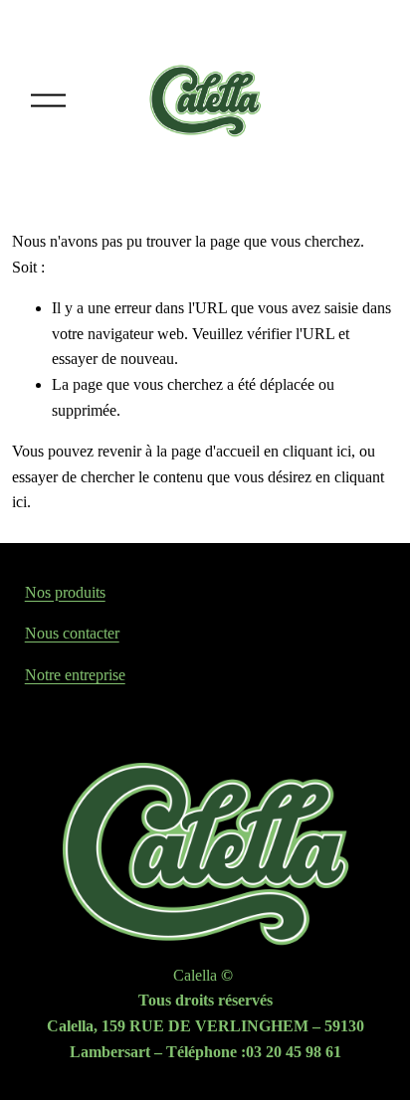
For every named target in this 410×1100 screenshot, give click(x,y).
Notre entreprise (75, 674)
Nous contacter (72, 633)
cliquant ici (317, 451)
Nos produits (65, 592)
